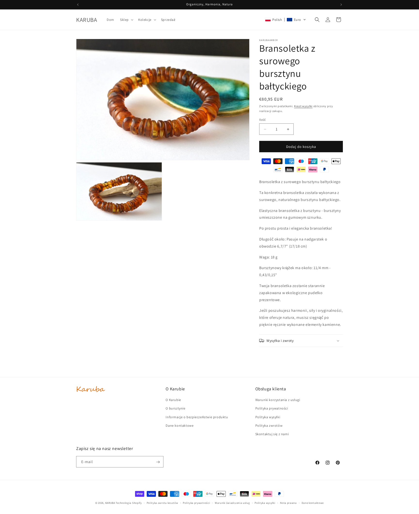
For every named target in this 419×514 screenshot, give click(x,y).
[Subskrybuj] (158, 462)
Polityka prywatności (196, 502)
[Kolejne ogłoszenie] (341, 4)
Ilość (262, 120)
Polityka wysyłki (265, 502)
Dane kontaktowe (313, 502)
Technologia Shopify (129, 503)
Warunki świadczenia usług (232, 502)
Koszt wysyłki (303, 106)
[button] (126, 20)
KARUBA (110, 503)
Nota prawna (288, 502)
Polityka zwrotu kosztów (162, 502)
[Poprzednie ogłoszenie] (78, 4)
